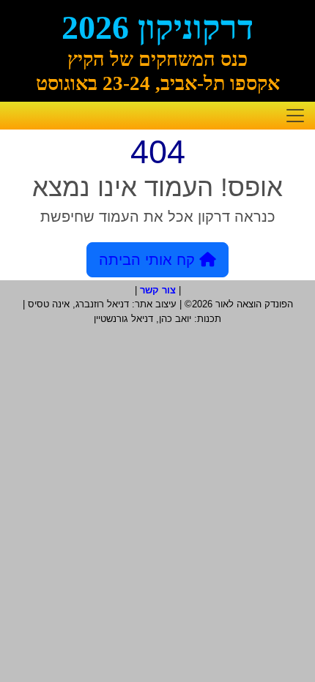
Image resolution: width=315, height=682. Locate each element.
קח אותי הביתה (149, 260)
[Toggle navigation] (295, 116)
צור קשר (158, 290)
